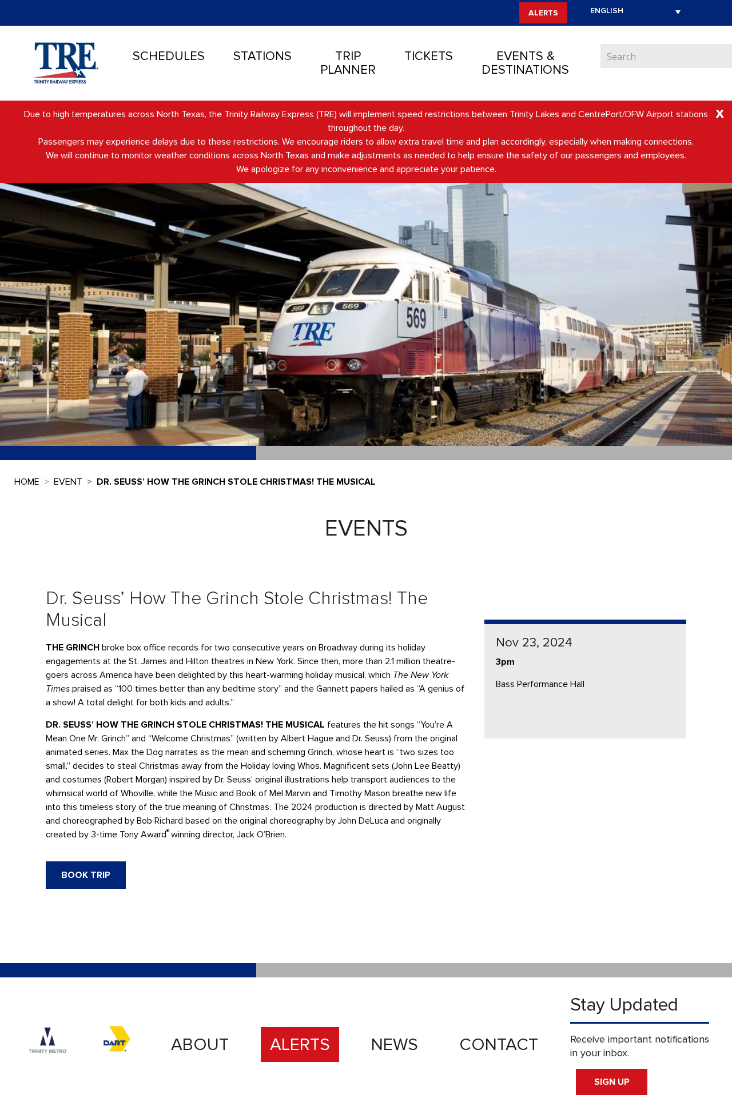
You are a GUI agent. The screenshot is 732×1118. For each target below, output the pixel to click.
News (394, 1044)
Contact (498, 1044)
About (200, 1044)
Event (68, 482)
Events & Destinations (525, 63)
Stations (262, 56)
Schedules (169, 56)
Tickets (428, 56)
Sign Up (612, 1082)
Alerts (543, 13)
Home (26, 482)
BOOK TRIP (85, 875)
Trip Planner (348, 63)
